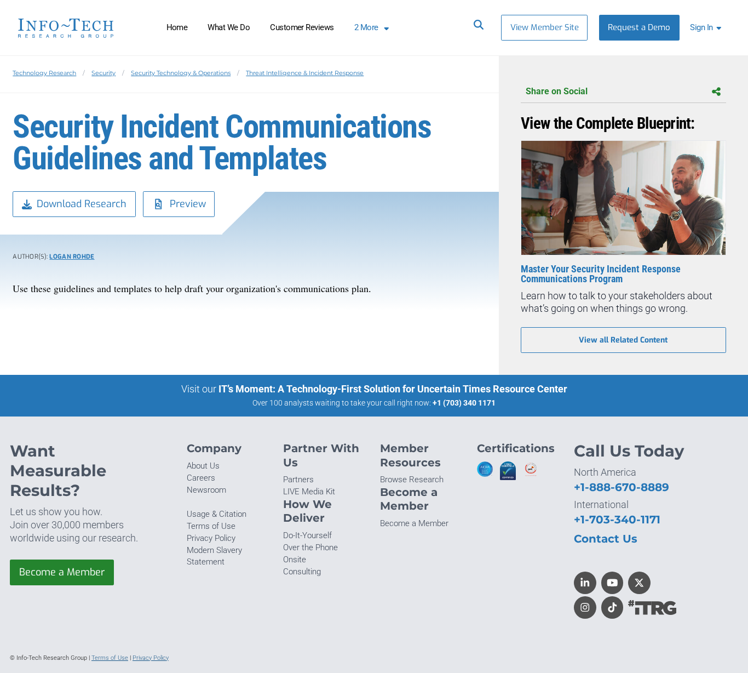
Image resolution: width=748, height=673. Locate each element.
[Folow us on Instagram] (585, 607)
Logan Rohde (71, 257)
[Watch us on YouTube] (612, 583)
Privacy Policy (211, 538)
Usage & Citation (216, 514)
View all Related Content (623, 340)
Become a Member (62, 572)
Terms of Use (211, 526)
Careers (201, 478)
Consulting (302, 572)
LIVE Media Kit (309, 492)
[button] (708, 27)
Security (103, 73)
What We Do (229, 27)
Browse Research (412, 479)
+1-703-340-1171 (617, 519)
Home (177, 27)
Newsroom (206, 490)
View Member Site (544, 27)
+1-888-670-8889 (621, 487)
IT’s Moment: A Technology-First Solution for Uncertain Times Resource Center (392, 389)
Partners (298, 479)
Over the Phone (310, 547)
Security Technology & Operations (181, 73)
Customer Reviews (302, 27)
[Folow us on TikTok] (612, 607)
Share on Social (557, 91)
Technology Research (44, 73)
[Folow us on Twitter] (639, 583)
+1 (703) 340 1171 (464, 402)
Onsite (294, 559)
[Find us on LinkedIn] (585, 583)
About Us (203, 466)
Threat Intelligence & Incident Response (305, 73)
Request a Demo (639, 27)
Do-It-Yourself (307, 535)
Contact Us (605, 538)
